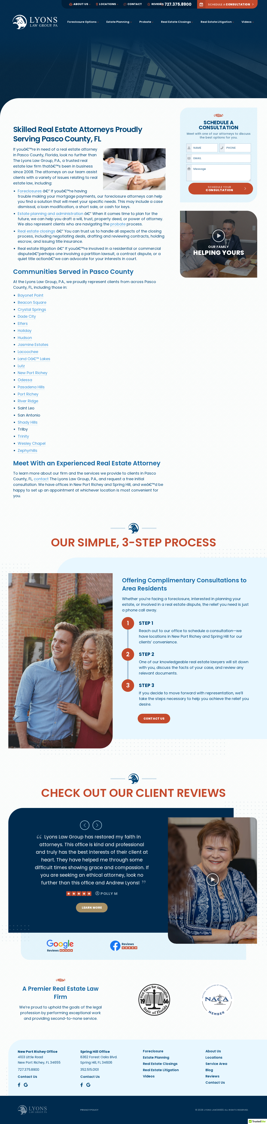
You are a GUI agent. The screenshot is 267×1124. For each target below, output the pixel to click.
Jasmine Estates (33, 344)
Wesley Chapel (31, 443)
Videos (246, 22)
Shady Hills (28, 422)
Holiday (24, 330)
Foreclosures (30, 191)
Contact (134, 4)
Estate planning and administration (50, 213)
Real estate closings (36, 231)
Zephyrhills (27, 450)
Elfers (23, 323)
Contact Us (154, 718)
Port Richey (28, 394)
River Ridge (28, 401)
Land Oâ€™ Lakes (34, 358)
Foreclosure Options (81, 22)
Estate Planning (117, 22)
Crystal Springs (32, 309)
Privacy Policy (89, 1109)
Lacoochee (28, 351)
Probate (145, 22)
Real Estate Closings (176, 22)
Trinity (23, 436)
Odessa (25, 379)
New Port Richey (32, 372)
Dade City (27, 316)
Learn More (92, 915)
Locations (107, 4)
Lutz (21, 365)
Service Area (216, 1064)
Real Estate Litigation (216, 22)
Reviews (157, 4)
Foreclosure (153, 1051)
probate (118, 224)
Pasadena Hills (31, 387)
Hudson (25, 337)
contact (41, 478)
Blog (209, 1070)
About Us (80, 4)
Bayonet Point (30, 295)
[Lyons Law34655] (35, 22)
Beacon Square (32, 302)
